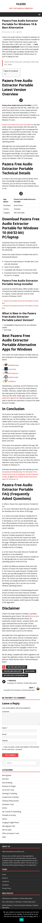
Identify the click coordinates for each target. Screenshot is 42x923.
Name (4, 728)
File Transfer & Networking (11, 812)
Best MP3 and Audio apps (17, 667)
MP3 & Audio (6, 830)
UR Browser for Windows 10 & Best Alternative (17, 898)
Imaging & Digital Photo (10, 822)
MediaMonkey (13, 365)
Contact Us (5, 881)
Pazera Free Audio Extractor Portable (16, 125)
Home (4, 874)
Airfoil (33, 396)
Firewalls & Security (9, 815)
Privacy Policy (6, 888)
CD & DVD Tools (8, 790)
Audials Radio (13, 377)
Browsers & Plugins (9, 786)
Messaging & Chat (8, 826)
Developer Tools (8, 804)
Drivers (4, 808)
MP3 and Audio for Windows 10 (15, 675)
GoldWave (12, 381)
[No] (39, 916)
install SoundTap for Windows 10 (14, 474)
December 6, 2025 (9, 32)
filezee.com (32, 616)
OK (22, 920)
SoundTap (12, 369)
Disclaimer (5, 885)
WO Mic (16, 398)
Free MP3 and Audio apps (13, 671)
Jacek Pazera (30, 671)
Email (4, 734)
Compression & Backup (10, 797)
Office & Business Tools (10, 833)
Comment (5, 712)
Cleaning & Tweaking (9, 793)
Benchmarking (7, 783)
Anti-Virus (5, 779)
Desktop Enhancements (10, 801)
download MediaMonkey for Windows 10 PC (20, 472)
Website (5, 741)
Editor (20, 32)
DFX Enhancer (13, 373)
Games (4, 819)
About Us (5, 878)
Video (4, 837)
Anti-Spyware (6, 775)
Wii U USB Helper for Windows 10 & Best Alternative (19, 902)
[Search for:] (21, 763)
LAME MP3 (6, 398)
